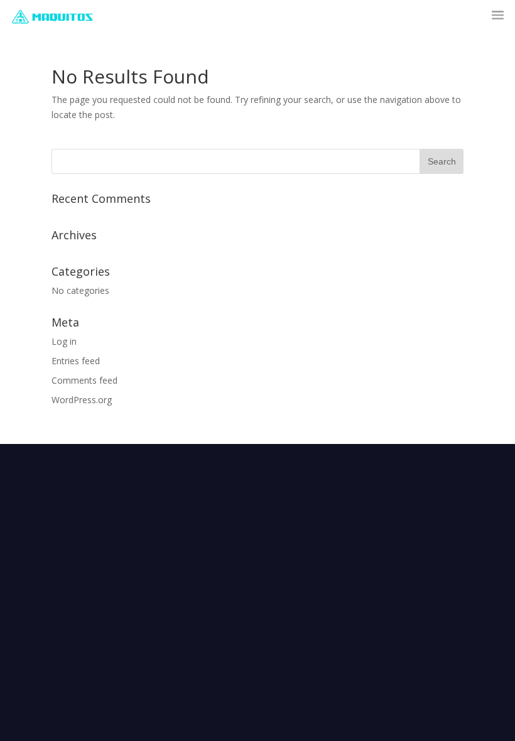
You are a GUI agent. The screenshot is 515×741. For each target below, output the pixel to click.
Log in (64, 341)
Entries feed (76, 361)
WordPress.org (82, 400)
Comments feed (84, 380)
